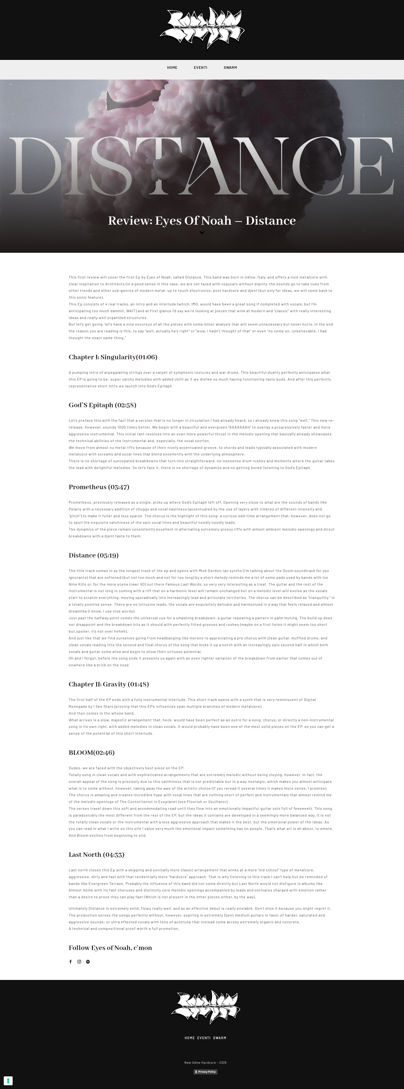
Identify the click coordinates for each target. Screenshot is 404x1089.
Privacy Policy (207, 1071)
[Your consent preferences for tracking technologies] (8, 1080)
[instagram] (79, 962)
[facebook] (71, 962)
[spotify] (88, 962)
